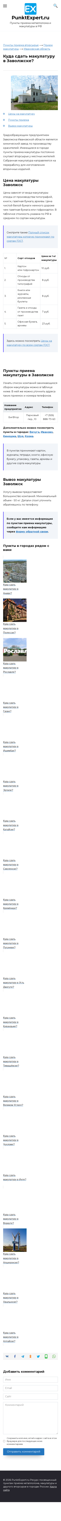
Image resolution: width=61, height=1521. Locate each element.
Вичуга (34, 432)
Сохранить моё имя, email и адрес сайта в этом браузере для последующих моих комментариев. (32, 1441)
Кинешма (9, 436)
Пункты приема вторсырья (21, 45)
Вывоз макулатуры (20, 125)
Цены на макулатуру (21, 113)
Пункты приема (18, 119)
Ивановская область (37, 48)
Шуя (20, 436)
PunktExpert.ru (30, 18)
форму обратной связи (32, 531)
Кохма (29, 436)
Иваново (47, 432)
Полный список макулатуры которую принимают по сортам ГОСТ (30, 236)
